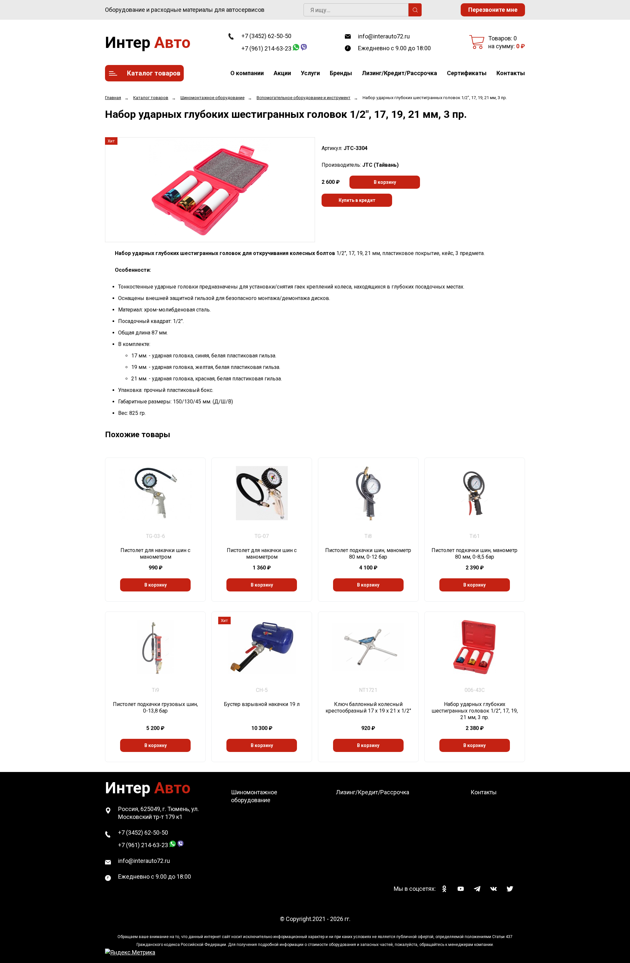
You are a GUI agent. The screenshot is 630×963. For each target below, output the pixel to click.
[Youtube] (460, 889)
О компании (247, 73)
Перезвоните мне (492, 9)
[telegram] (477, 889)
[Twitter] (510, 889)
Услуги (310, 73)
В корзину (385, 182)
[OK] (444, 889)
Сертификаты (467, 73)
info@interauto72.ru (384, 36)
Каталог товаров (153, 73)
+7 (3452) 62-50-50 (266, 35)
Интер (148, 42)
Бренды (341, 73)
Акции (282, 73)
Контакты (510, 73)
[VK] (493, 889)
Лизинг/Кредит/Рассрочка (399, 73)
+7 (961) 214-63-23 (266, 48)
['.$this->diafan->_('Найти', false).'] (415, 9)
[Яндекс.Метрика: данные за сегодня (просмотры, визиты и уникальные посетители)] (130, 952)
